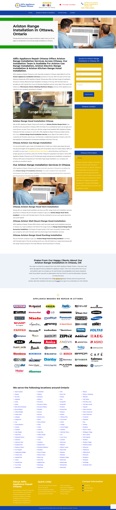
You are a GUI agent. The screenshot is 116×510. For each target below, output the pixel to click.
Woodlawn (85, 457)
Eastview (39, 412)
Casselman (17, 429)
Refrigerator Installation (67, 489)
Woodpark (85, 459)
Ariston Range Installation (25, 16)
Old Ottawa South (87, 404)
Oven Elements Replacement (47, 491)
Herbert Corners (41, 454)
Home (30, 12)
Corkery (17, 459)
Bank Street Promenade (20, 407)
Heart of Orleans (41, 452)
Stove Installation (65, 491)
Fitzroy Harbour (41, 422)
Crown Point (18, 465)
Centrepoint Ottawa (19, 437)
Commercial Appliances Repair (47, 485)
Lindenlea (62, 429)
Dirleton (39, 399)
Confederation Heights (20, 452)
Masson (85, 391)
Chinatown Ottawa (19, 447)
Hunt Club (62, 394)
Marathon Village (64, 457)
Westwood (85, 447)
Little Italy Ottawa (64, 432)
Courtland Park (18, 462)
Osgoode (85, 407)
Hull (61, 391)
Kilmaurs (62, 412)
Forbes (39, 424)
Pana (84, 422)
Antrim (16, 401)
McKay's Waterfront (88, 394)
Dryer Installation (65, 485)
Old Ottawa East (87, 401)
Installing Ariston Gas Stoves (38, 151)
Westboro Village (87, 442)
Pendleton (85, 427)
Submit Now (89, 94)
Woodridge (85, 462)
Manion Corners (64, 447)
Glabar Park (40, 432)
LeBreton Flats (64, 417)
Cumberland (18, 467)
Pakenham (85, 419)
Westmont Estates (87, 444)
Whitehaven (86, 449)
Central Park (18, 434)
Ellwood (39, 414)
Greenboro (40, 442)
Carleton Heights (19, 412)
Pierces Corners (87, 429)
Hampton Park (41, 444)
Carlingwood (18, 419)
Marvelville (63, 467)
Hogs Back (40, 467)
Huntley (62, 396)
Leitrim (62, 422)
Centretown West (19, 442)
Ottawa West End (87, 414)
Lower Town (63, 437)
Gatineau (39, 429)
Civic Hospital (18, 449)
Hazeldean (40, 449)
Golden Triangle (41, 434)
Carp (16, 422)
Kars (61, 399)
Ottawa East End (87, 409)
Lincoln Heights (64, 427)
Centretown (17, 439)
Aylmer (16, 404)
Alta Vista (17, 396)
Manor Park (63, 449)
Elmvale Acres (41, 417)
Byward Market (18, 409)
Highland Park (41, 462)
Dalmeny (39, 394)
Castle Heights (18, 432)
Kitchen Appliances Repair (46, 489)
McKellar (85, 396)
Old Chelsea (86, 399)
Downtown (40, 401)
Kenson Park (63, 409)
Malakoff (62, 444)
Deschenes (40, 396)
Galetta (39, 427)
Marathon (62, 454)
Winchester (85, 454)
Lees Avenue (63, 419)
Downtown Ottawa (42, 404)
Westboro (85, 439)
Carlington (17, 417)
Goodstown (40, 437)
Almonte (17, 394)
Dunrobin (39, 409)
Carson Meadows (19, 424)
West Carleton (86, 434)
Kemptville (63, 401)
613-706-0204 (87, 8)
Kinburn (62, 414)
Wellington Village (87, 432)
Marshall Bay (63, 465)
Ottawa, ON (88, 490)
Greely (39, 439)
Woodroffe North (87, 465)
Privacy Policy (64, 493)
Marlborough (63, 462)
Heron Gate (40, 457)
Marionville (63, 459)
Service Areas (62, 12)
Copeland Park (18, 457)
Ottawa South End (87, 412)
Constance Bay (18, 454)
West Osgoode (86, 437)
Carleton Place (18, 414)
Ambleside (17, 399)
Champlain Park (19, 444)
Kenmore (62, 407)
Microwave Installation (67, 487)
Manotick (62, 452)
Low (61, 434)
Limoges (62, 424)
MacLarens (63, 442)
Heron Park (40, 459)
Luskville (62, 439)
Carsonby (17, 427)
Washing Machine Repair (45, 493)
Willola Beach (86, 452)
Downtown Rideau (42, 407)
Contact (72, 12)
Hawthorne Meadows (42, 447)
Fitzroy (39, 419)
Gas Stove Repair (43, 487)
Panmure (85, 424)
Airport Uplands (19, 391)
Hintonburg (40, 465)
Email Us (87, 485)
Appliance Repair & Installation (45, 12)
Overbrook (85, 417)
